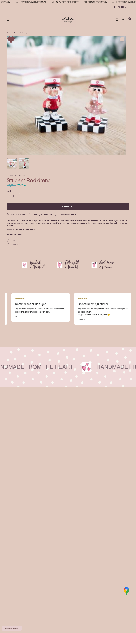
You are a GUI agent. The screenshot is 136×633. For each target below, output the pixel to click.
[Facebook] (115, 7)
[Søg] (117, 20)
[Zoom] (122, 39)
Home (9, 33)
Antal (9, 191)
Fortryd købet (11, 628)
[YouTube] (122, 7)
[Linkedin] (125, 7)
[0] (127, 20)
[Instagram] (118, 7)
